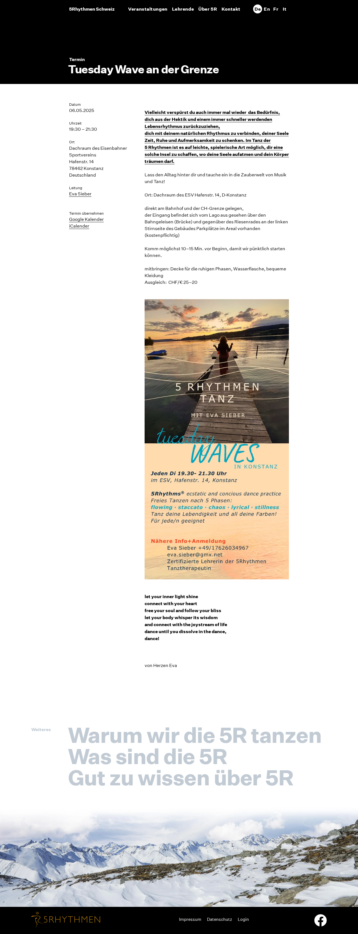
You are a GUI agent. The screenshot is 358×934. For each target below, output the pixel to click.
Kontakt (231, 9)
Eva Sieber (80, 193)
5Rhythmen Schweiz (92, 9)
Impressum (190, 919)
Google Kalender (86, 219)
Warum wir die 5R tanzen (194, 735)
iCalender (79, 226)
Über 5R (207, 9)
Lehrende (183, 9)
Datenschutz (219, 919)
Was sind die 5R (147, 756)
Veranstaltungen (147, 9)
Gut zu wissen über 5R (180, 777)
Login (243, 919)
